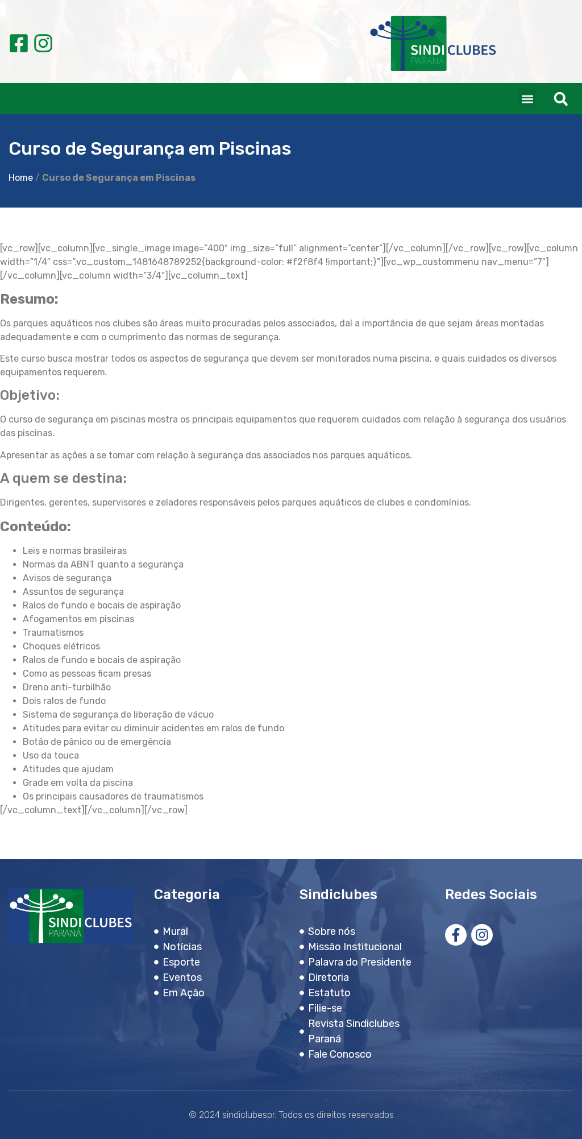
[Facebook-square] (19, 43)
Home (21, 177)
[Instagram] (43, 43)
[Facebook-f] (456, 935)
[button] (527, 98)
